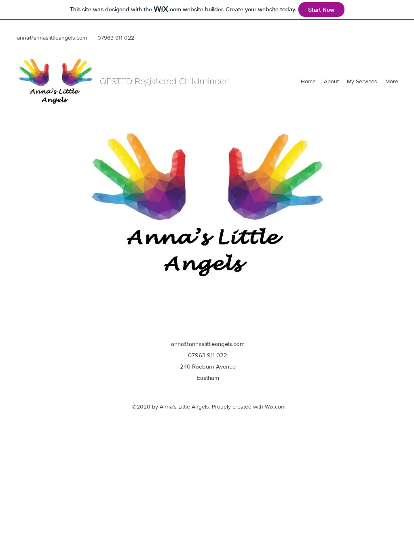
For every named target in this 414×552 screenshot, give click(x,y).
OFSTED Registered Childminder (164, 81)
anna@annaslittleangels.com (52, 37)
